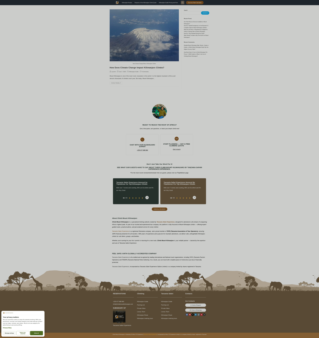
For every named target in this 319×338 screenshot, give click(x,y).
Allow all (36, 333)
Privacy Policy (7, 327)
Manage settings (9, 333)
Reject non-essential (23, 333)
